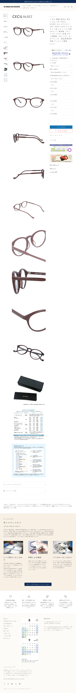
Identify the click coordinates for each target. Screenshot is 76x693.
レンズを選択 (53, 63)
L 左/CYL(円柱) (53, 107)
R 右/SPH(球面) (53, 82)
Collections (12, 504)
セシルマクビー (53, 16)
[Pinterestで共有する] (59, 135)
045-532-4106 (50, 621)
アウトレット (46, 5)
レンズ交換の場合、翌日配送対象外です (59, 58)
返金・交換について (8, 626)
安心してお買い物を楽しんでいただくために (38, 584)
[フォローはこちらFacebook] (4, 684)
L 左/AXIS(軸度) (53, 113)
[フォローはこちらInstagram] (8, 684)
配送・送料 (6, 631)
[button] (69, 54)
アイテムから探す (37, 5)
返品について (53, 168)
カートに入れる (61, 127)
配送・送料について (54, 165)
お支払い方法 (7, 633)
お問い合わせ (26, 7)
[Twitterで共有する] (57, 135)
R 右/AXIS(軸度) (53, 94)
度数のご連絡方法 (54, 69)
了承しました (54, 60)
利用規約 (6, 628)
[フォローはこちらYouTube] (12, 684)
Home (5, 504)
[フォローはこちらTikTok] (16, 684)
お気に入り (33, 7)
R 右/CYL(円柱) (53, 88)
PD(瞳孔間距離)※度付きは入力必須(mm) (60, 75)
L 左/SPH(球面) (53, 101)
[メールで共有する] (61, 135)
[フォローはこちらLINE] (19, 684)
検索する (6, 618)
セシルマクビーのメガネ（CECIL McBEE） (27, 504)
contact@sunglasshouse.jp (54, 626)
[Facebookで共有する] (55, 135)
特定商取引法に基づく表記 (10, 621)
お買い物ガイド (54, 5)
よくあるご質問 (53, 172)
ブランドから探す (27, 5)
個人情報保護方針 (8, 623)
